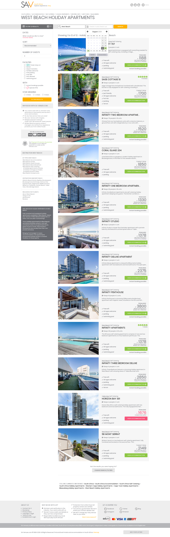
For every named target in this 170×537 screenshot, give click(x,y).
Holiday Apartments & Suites (33, 168)
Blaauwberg (95, 14)
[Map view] (51, 26)
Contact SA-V (27, 508)
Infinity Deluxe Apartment (117, 256)
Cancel (92, 54)
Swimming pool (31, 78)
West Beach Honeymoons (31, 173)
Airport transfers (31, 69)
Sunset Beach (40, 185)
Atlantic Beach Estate (30, 180)
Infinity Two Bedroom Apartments (122, 114)
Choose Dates (102, 54)
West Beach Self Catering (31, 166)
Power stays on (35, 65)
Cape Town (85, 14)
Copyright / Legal (28, 514)
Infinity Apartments (113, 327)
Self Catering (50, 14)
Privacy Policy (27, 512)
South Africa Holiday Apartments (71, 486)
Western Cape (75, 14)
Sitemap (96, 532)
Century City (44, 182)
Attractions (26, 197)
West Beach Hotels (29, 161)
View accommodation (136, 65)
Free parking (30, 72)
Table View (105, 396)
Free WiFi (29, 74)
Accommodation (38, 14)
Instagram (110, 512)
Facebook (110, 509)
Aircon (28, 67)
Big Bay (39, 180)
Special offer (33, 88)
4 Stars (37, 95)
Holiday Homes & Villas (31, 171)
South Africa (25, 14)
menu (143, 4)
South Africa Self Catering (129, 484)
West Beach (106, 77)
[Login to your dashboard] (135, 4)
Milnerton (26, 185)
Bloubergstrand (28, 182)
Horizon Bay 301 (111, 398)
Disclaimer (26, 510)
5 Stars (46, 95)
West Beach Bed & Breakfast (32, 165)
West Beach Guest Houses (31, 163)
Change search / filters (103, 470)
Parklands (32, 185)
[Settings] (138, 4)
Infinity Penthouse (112, 292)
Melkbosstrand (44, 183)
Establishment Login (29, 517)
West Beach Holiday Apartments (97, 488)
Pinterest (126, 512)
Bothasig (36, 182)
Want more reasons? (89, 517)
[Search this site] (131, 4)
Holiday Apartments (62, 14)
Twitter (125, 509)
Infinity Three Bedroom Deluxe (119, 363)
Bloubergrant (46, 180)
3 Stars (28, 95)
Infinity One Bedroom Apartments (121, 185)
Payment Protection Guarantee (42, 142)
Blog (139, 509)
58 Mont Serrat (111, 434)
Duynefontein (27, 183)
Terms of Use (27, 515)
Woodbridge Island (32, 187)
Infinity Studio (110, 221)
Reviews (25, 199)
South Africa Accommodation (106, 484)
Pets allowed (30, 76)
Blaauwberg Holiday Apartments (71, 488)
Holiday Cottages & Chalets (33, 170)
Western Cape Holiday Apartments (99, 486)
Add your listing (136, 532)
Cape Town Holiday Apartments (126, 486)
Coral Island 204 (112, 150)
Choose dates (28, 38)
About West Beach (29, 194)
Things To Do (27, 196)
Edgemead (35, 183)
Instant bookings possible (34, 85)
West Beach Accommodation (32, 160)
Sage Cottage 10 (111, 79)
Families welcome (32, 71)
